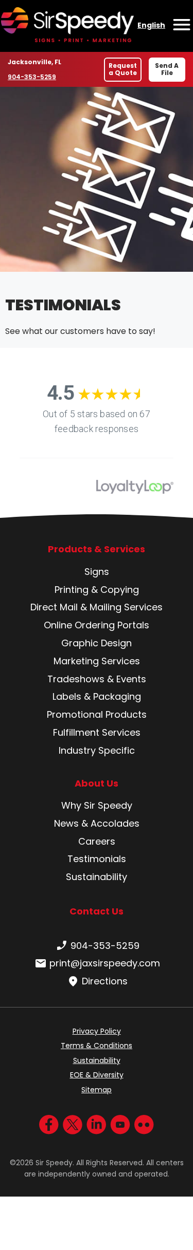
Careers (96, 841)
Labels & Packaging (96, 696)
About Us (96, 783)
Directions (105, 981)
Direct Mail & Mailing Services (96, 607)
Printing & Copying (97, 589)
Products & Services (96, 549)
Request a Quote (123, 69)
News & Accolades (96, 823)
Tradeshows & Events (96, 679)
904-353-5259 (32, 76)
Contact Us (96, 911)
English (151, 25)
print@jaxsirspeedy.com (104, 963)
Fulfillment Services (97, 732)
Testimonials (96, 858)
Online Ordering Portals (96, 625)
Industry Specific (97, 750)
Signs (96, 571)
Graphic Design (96, 643)
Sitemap (96, 1090)
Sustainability (96, 876)
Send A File (167, 69)
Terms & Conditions (96, 1045)
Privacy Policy (97, 1031)
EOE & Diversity (97, 1075)
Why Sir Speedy (96, 805)
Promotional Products (97, 714)
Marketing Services (97, 661)
